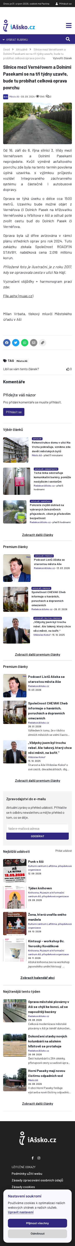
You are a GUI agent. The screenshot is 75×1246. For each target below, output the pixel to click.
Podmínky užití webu (27, 1173)
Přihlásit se (65, 3)
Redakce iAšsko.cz (44, 485)
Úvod (6, 49)
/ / (47, 618)
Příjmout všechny (37, 1223)
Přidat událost (63, 850)
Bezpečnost (46, 501)
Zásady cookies (23, 1187)
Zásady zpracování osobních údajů (37, 1180)
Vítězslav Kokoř (41, 634)
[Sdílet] (42, 343)
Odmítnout (38, 1233)
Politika (48, 618)
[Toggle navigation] (67, 25)
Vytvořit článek (62, 58)
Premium (49, 556)
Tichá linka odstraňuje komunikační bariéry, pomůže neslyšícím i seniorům (52, 477)
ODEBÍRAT (37, 836)
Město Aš (14, 96)
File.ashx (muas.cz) (18, 296)
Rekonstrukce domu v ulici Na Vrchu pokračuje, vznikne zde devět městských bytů (51, 447)
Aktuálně (21, 49)
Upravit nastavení (21, 1212)
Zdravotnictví (51, 469)
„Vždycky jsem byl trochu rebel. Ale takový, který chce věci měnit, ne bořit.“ (52, 626)
